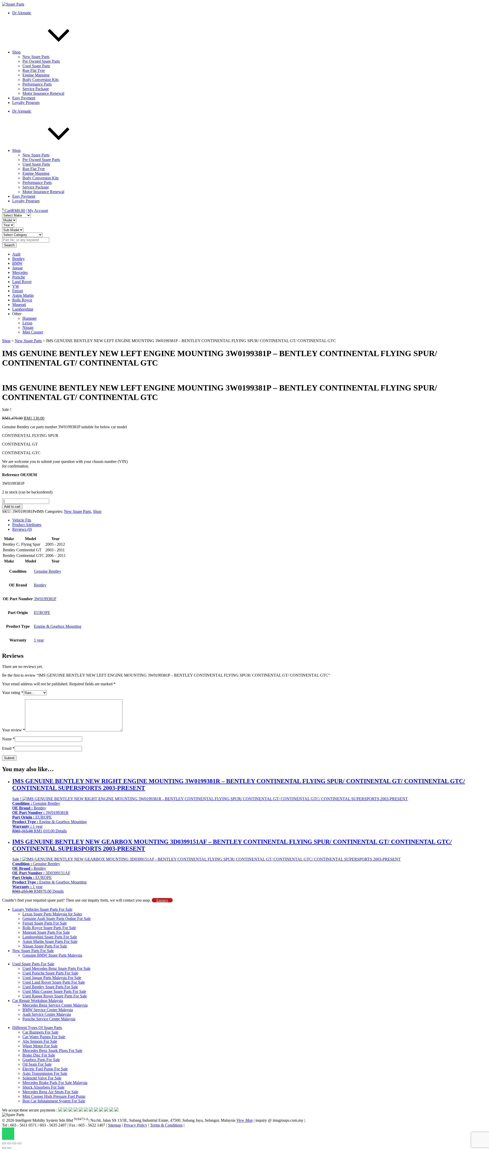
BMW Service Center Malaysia (47, 1010)
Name (8, 739)
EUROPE (42, 612)
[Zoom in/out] (4, 1143)
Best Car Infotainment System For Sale (53, 1101)
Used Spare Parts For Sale (33, 964)
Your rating (12, 692)
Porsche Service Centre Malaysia (48, 1019)
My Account (38, 210)
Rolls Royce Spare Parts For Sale (49, 928)
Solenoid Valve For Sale (41, 1078)
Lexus (27, 323)
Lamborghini (22, 309)
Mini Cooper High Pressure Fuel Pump (53, 1096)
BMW (17, 263)
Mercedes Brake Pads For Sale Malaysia (54, 1082)
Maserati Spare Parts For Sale (46, 932)
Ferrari (17, 291)
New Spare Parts (35, 57)
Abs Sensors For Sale (39, 1041)
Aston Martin (23, 295)
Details (61, 831)
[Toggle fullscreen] (9, 1143)
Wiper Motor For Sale (40, 1046)
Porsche (18, 277)
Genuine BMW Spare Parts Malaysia (52, 955)
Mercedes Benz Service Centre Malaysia (55, 1005)
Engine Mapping (35, 75)
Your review (13, 730)
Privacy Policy (135, 1125)
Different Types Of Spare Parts (37, 1027)
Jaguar (17, 268)
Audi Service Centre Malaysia (46, 1014)
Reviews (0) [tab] (22, 529)
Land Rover (22, 281)
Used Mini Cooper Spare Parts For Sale (54, 991)
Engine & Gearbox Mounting (57, 626)
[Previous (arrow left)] (4, 1148)
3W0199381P (45, 599)
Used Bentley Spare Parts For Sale (50, 987)
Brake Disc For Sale (38, 1055)
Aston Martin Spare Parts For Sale (49, 941)
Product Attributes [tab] (26, 525)
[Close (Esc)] (19, 1143)
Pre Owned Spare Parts (41, 61)
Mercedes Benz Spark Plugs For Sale (52, 1050)
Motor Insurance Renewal (43, 93)
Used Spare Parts (36, 66)
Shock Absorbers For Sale (43, 1087)
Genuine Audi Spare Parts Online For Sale (56, 918)
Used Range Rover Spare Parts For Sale (54, 996)
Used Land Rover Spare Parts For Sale (53, 982)
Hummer (29, 318)
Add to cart (12, 506)
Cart (13, 210)
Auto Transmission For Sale (44, 1073)
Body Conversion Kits (40, 79)
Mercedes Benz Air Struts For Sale (50, 1092)
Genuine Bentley (47, 571)
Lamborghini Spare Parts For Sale (49, 937)
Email (8, 748)
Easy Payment (23, 98)
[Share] (14, 1143)
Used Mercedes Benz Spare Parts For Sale (56, 968)
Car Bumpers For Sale (40, 1032)
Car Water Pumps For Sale (43, 1037)
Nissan (27, 327)
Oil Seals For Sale (36, 1064)
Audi (16, 254)
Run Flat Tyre (33, 70)
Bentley (18, 259)
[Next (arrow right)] (9, 1148)
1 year (39, 640)
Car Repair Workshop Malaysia (37, 1000)
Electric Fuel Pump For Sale (45, 1069)
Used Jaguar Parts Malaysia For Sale (51, 977)
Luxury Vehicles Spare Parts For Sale (42, 909)
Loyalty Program (25, 102)
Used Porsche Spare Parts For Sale (50, 973)
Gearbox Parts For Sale (41, 1060)
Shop (16, 52)
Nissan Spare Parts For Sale (44, 946)
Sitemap (114, 1125)
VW (15, 286)
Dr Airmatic (21, 13)
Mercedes (20, 272)
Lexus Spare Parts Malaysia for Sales (52, 914)
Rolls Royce (22, 300)
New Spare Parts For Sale (33, 950)
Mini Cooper (32, 332)
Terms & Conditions (166, 1125)
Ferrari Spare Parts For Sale (44, 923)
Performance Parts (37, 84)
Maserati (19, 304)
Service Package (35, 89)
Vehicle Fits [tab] (21, 520)
